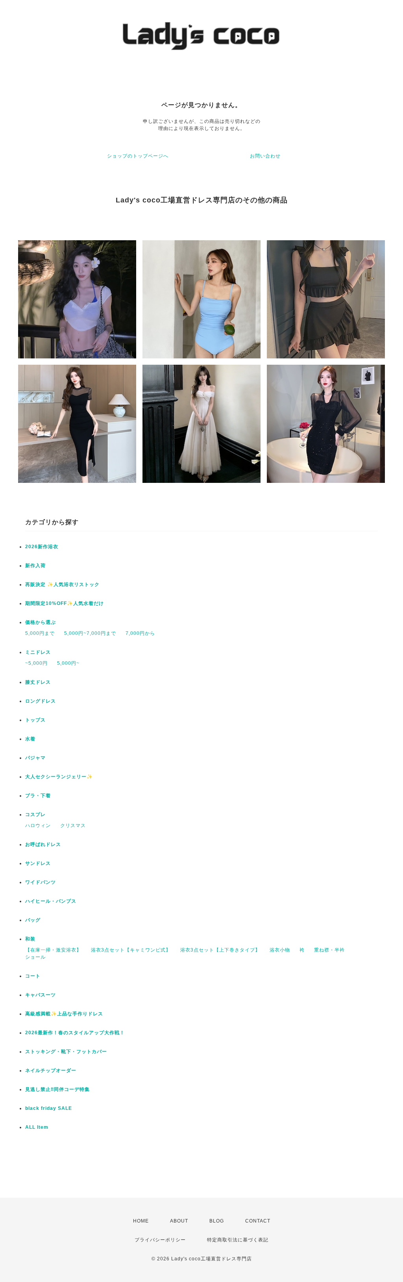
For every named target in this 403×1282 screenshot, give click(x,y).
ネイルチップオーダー (50, 1070)
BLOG (216, 1221)
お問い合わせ (265, 156)
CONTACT (257, 1221)
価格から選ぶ (40, 622)
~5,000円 (36, 663)
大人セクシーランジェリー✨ (59, 776)
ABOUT (179, 1221)
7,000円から (140, 633)
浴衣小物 (280, 950)
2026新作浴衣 (41, 546)
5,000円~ (68, 663)
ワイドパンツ (40, 882)
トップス (35, 720)
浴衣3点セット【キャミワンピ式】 (131, 950)
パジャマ (35, 758)
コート (33, 976)
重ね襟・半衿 (329, 950)
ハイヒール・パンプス (50, 901)
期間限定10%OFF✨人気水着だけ (64, 603)
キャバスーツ (40, 995)
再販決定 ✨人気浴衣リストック (62, 584)
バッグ (33, 920)
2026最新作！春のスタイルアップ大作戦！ (75, 1032)
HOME (141, 1221)
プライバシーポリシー (160, 1240)
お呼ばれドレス (43, 844)
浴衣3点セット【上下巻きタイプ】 (220, 950)
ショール (35, 957)
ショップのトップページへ (137, 156)
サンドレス (38, 863)
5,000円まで (40, 633)
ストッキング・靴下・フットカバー (66, 1051)
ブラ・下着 (38, 795)
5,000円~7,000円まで (90, 633)
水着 (30, 739)
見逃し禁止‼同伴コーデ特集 (57, 1089)
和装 (30, 939)
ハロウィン (38, 825)
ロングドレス (40, 701)
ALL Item (36, 1127)
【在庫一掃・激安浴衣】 (53, 950)
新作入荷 (35, 565)
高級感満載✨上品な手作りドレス (64, 1014)
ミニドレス (38, 652)
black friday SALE (48, 1108)
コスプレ (35, 814)
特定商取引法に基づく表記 (237, 1240)
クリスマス (73, 825)
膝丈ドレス (38, 682)
